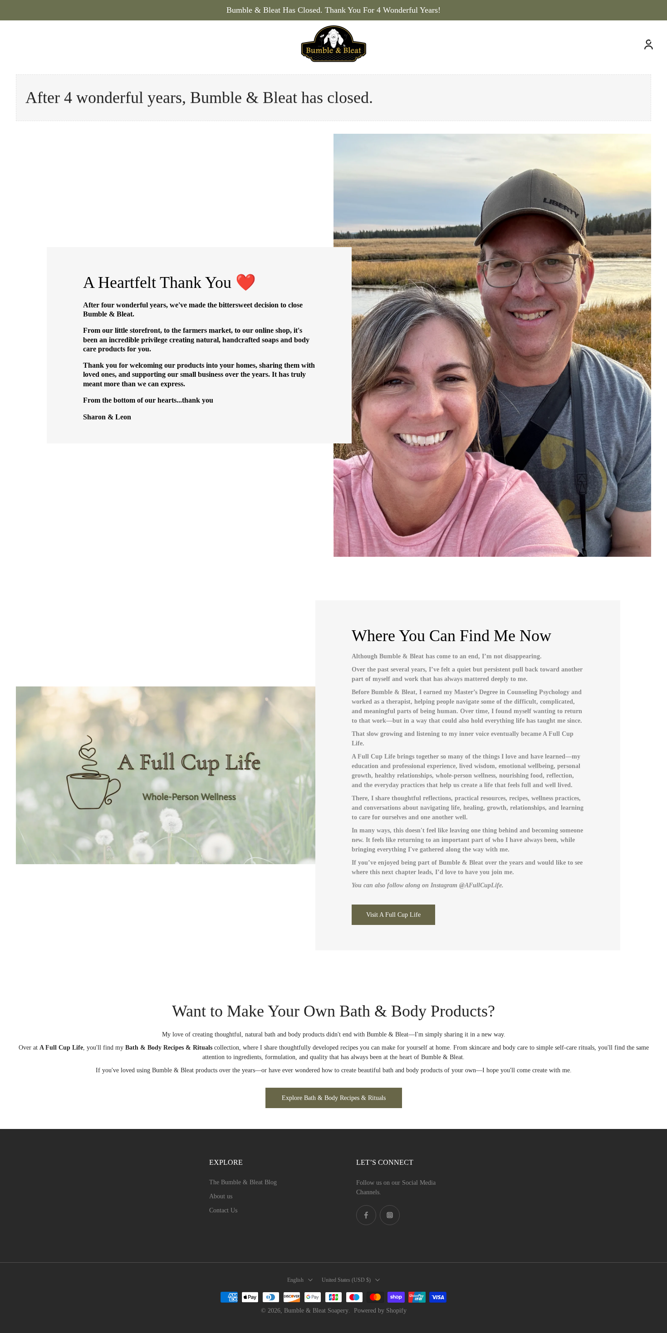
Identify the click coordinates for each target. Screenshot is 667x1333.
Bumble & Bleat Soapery (316, 1310)
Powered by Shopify (380, 1310)
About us (220, 1196)
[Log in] (648, 44)
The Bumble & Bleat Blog (243, 1182)
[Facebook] (366, 1215)
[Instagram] (390, 1215)
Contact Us (223, 1210)
